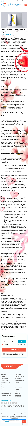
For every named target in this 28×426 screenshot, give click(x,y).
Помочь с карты (14, 349)
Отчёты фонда (5, 389)
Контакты (17, 393)
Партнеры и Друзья (6, 393)
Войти (20, 0)
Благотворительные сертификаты (20, 386)
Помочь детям (8, 366)
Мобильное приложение (18, 396)
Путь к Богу (18, 378)
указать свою (23, 338)
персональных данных (19, 354)
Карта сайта (14, 423)
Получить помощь (5, 385)
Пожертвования (5, 391)
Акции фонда (18, 374)
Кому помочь (4, 378)
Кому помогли (4, 380)
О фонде (3, 374)
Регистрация (24, 0)
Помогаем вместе (5, 383)
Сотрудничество (19, 380)
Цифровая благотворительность (21, 383)
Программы (4, 387)
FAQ (16, 391)
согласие (7, 421)
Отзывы (17, 389)
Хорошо (23, 421)
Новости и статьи (19, 376)
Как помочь (4, 376)
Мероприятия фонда (6, 395)
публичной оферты (18, 353)
